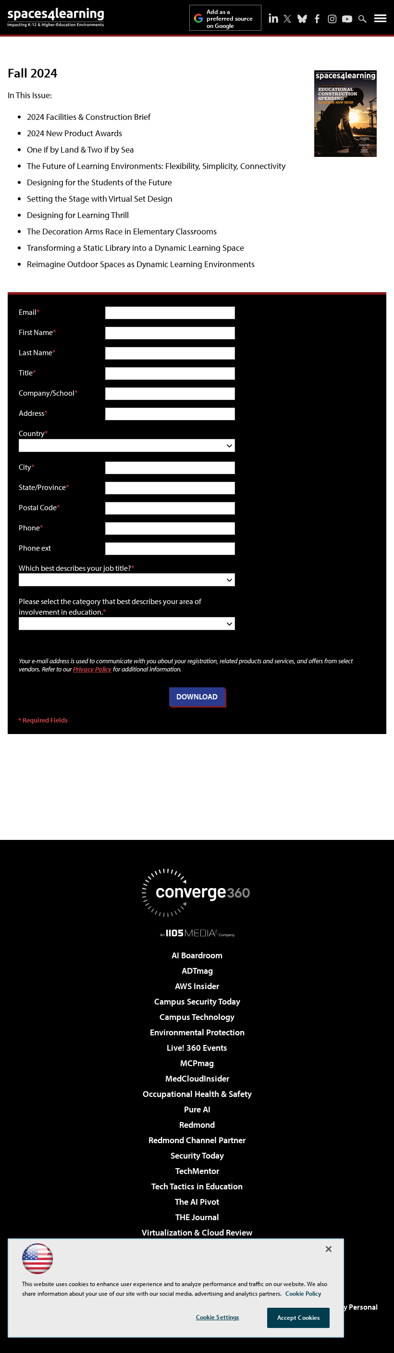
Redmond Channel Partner (197, 1140)
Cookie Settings (217, 1317)
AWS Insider (197, 986)
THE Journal (197, 1217)
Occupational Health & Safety (197, 1093)
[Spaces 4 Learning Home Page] (56, 17)
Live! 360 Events (197, 1047)
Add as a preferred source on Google (230, 18)
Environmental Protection (197, 1032)
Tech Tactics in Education (197, 1186)
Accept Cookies (298, 1317)
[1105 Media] (197, 933)
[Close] (328, 1249)
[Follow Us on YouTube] (347, 19)
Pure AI (197, 1109)
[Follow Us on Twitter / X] (287, 19)
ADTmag (197, 970)
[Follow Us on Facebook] (317, 19)
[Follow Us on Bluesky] (302, 19)
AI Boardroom (197, 955)
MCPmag (197, 1063)
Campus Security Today (197, 1001)
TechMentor (197, 1170)
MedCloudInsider (197, 1078)
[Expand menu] (380, 20)
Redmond (197, 1124)
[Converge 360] (197, 893)
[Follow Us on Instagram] (332, 19)
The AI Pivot (197, 1201)
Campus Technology (197, 1016)
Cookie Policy (303, 1293)
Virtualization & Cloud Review (197, 1232)
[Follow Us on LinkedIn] (273, 18)
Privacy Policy (92, 668)
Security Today (197, 1155)
